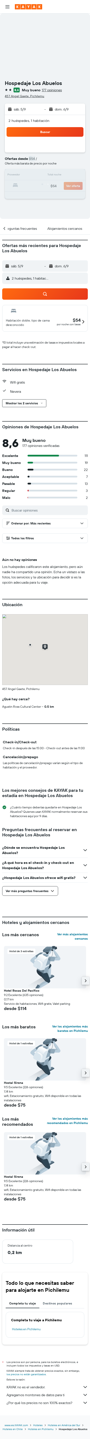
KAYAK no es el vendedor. (26, 1387)
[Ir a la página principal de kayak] (28, 6)
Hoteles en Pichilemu (26, 1329)
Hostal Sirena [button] (13, 1083)
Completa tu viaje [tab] (22, 1303)
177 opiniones (52, 90)
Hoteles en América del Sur (64, 1425)
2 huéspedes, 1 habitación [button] (29, 120)
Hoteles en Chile (13, 1429)
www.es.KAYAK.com (16, 1425)
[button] (7, 7)
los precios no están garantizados (26, 1374)
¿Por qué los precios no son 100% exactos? (39, 1403)
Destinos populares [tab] (57, 1303)
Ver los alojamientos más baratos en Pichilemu (70, 1028)
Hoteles (38, 1425)
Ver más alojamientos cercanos (72, 936)
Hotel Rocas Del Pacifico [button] (21, 991)
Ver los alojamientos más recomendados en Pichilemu (67, 1121)
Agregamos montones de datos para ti (35, 1395)
